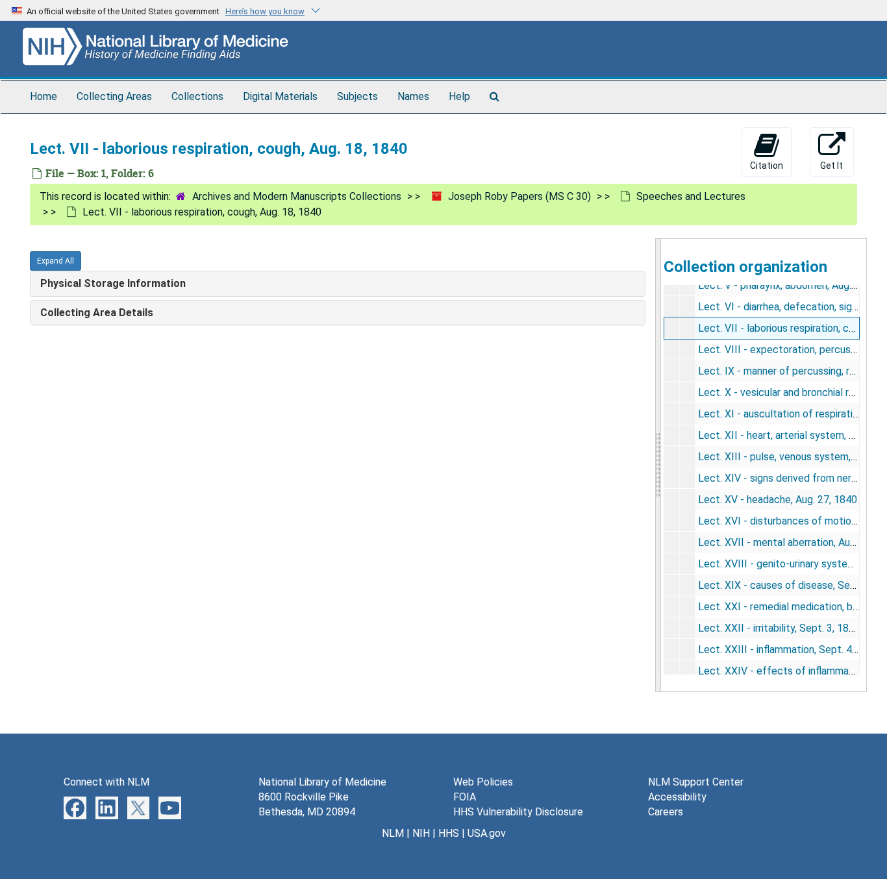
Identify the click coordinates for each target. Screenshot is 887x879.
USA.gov (487, 833)
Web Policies (483, 782)
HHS (448, 833)
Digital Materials (280, 96)
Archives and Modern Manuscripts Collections (296, 196)
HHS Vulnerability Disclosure (518, 812)
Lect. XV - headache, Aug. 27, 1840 (777, 499)
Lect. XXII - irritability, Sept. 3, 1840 (779, 628)
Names (413, 96)
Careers (665, 812)
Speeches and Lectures (690, 196)
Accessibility (677, 797)
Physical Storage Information (113, 283)
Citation (766, 165)
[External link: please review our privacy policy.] (75, 807)
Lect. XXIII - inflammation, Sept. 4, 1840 (789, 649)
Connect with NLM (106, 782)
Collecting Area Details (96, 312)
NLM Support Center (695, 782)
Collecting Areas (114, 96)
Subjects (357, 96)
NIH (421, 833)
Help (459, 96)
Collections (197, 96)
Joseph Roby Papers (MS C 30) (519, 196)
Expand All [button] (55, 261)
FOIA (464, 797)
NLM (393, 833)
